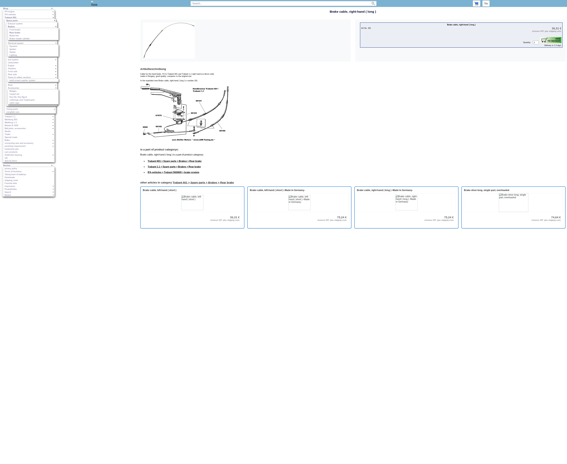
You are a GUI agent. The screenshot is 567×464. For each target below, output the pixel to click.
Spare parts (12, 20)
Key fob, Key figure (18, 97)
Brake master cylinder (19, 38)
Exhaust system (15, 23)
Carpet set (14, 94)
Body (10, 85)
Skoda (7, 131)
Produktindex (11, 189)
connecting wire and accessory (19, 143)
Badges (13, 91)
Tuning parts (12, 109)
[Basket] (476, 3)
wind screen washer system (22, 80)
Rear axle (12, 74)
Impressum (10, 186)
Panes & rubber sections (19, 77)
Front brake (14, 29)
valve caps (14, 103)
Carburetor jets (12, 149)
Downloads (10, 177)
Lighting (13, 55)
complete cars (12, 112)
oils (6, 158)
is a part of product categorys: (159, 149)
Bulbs (7, 140)
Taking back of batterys (15, 174)
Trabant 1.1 (10, 116)
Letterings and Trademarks (22, 100)
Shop (5, 8)
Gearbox (12, 68)
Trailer (7, 134)
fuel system (13, 59)
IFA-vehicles (10, 14)
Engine (11, 65)
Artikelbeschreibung (153, 69)
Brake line (14, 35)
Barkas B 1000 (11, 125)
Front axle (12, 71)
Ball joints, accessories (15, 128)
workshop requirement (15, 146)
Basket (8, 195)
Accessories (13, 88)
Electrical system (15, 43)
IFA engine (9, 11)
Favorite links (11, 183)
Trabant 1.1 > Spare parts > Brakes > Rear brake (174, 166)
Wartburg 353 (11, 119)
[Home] (95, 3)
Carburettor (13, 62)
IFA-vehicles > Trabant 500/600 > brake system (173, 172)
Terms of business (13, 171)
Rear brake (14, 32)
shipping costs (11, 180)
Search (8, 192)
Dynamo (13, 46)
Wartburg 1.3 (11, 122)
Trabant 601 (10, 17)
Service (6, 165)
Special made (11, 137)
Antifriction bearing (13, 155)
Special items (11, 161)
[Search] (373, 3)
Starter (12, 52)
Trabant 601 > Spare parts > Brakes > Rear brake (175, 161)
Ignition (12, 49)
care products (11, 152)
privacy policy (11, 168)
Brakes (11, 26)
